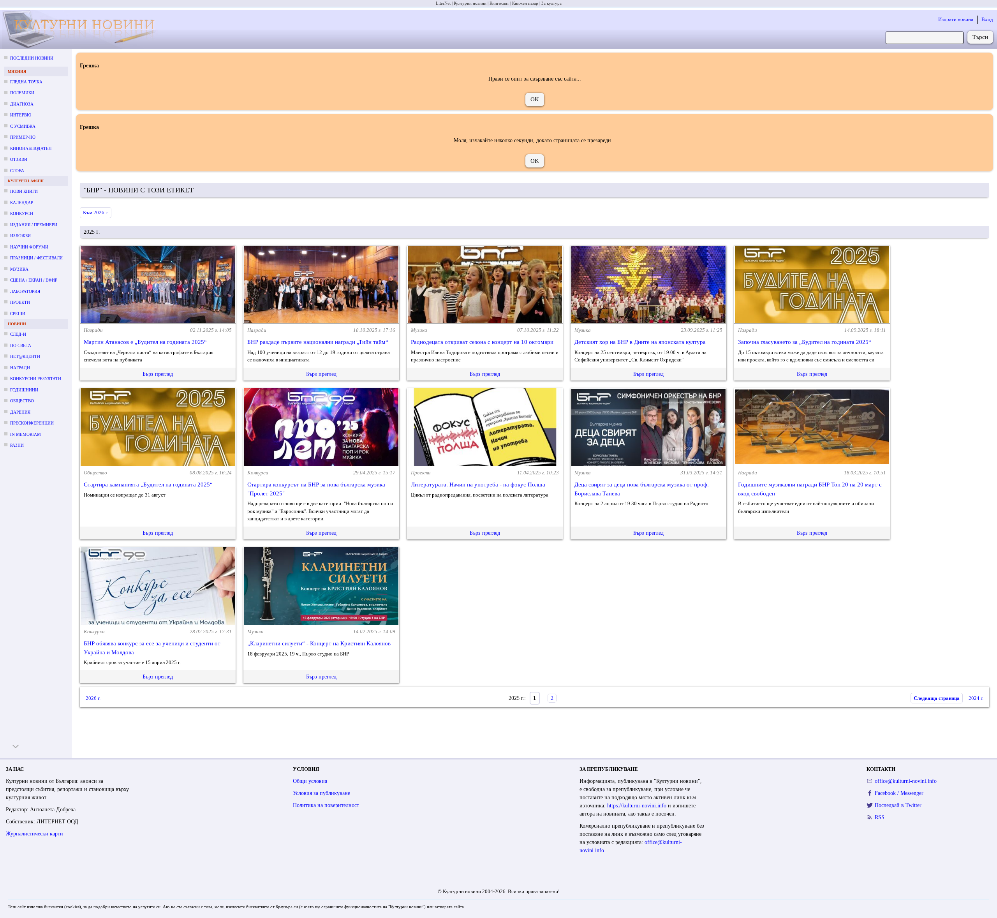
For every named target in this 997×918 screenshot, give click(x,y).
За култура (551, 3)
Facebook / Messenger (899, 793)
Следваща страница (937, 698)
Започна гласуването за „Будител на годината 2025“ (804, 342)
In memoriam (25, 434)
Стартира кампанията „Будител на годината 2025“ (148, 484)
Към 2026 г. (95, 212)
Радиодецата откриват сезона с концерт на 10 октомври (482, 342)
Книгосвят (499, 3)
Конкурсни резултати (35, 378)
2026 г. (93, 698)
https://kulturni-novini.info (637, 806)
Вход (987, 19)
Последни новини (31, 58)
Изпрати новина (955, 19)
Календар (21, 202)
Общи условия (310, 781)
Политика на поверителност (326, 805)
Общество (22, 400)
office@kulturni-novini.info (906, 781)
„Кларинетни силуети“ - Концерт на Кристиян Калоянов (319, 643)
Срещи (17, 313)
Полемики (22, 92)
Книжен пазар (525, 3)
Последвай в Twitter (898, 805)
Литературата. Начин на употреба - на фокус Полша (478, 484)
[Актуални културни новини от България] (83, 29)
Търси (980, 37)
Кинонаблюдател (30, 148)
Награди (20, 367)
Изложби (20, 235)
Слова (17, 170)
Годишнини (24, 390)
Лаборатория (25, 291)
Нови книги (24, 191)
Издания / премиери (33, 224)
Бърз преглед (158, 374)
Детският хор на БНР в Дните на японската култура (640, 342)
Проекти (20, 302)
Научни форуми (29, 247)
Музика (19, 269)
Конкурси (21, 213)
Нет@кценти (25, 356)
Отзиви (18, 159)
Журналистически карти (34, 834)
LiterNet (443, 3)
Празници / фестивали (36, 257)
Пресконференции (32, 423)
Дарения (20, 412)
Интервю (20, 115)
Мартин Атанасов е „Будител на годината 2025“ (145, 342)
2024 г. (976, 698)
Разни (17, 445)
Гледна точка (26, 81)
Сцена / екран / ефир (33, 280)
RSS (879, 817)
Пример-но (22, 137)
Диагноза (21, 104)
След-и (18, 334)
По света (20, 345)
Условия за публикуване (321, 793)
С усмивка (22, 126)
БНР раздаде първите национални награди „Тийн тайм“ (317, 342)
